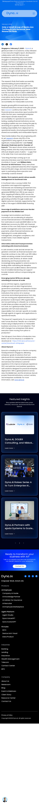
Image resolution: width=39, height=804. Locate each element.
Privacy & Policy (6, 715)
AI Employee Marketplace (13, 607)
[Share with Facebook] (11, 44)
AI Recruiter (7, 604)
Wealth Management (10, 659)
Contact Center (8, 666)
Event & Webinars (8, 691)
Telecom (5, 662)
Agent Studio (7, 615)
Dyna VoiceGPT (8, 618)
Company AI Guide (10, 593)
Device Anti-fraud (9, 633)
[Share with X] (7, 44)
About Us (5, 681)
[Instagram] (36, 576)
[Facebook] (29, 576)
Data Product (8, 637)
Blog (3, 688)
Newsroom (6, 685)
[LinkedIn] (25, 576)
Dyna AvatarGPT (9, 622)
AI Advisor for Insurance (12, 600)
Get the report (20, 5)
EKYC (4, 630)
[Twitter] (33, 576)
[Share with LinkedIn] (2, 44)
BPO (3, 669)
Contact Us (19, 566)
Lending (4, 652)
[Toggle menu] (34, 13)
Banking (4, 649)
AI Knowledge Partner (11, 597)
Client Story (6, 695)
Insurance (5, 656)
